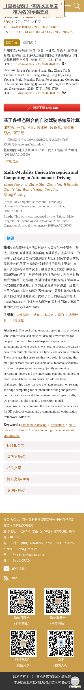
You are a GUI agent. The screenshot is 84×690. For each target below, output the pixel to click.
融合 (61, 315)
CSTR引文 (30, 42)
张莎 (20, 127)
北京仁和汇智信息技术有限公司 (48, 682)
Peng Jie (51, 189)
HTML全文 (15, 445)
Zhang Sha (36, 184)
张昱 (30, 127)
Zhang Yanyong (15, 184)
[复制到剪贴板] (64, 64)
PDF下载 (45, 107)
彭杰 (7, 133)
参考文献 (16, 456)
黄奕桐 (69, 127)
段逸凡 (55, 127)
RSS (15, 578)
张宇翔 (18, 133)
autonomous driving (34, 425)
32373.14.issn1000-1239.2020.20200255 (44, 32)
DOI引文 (12, 42)
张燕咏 (9, 127)
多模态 (49, 315)
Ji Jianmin (71, 184)
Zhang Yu (54, 184)
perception (58, 425)
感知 (37, 315)
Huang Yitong (33, 189)
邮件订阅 (18, 568)
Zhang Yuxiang (14, 195)
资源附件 (16, 490)
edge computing (42, 430)
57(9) (8, 22)
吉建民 (42, 127)
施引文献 (18, 479)
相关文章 (14, 468)
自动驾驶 (23, 315)
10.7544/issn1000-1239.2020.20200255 (32, 27)
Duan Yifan (12, 189)
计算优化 (18, 320)
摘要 (10, 238)
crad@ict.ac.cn (27, 549)
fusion (23, 430)
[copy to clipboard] (64, 92)
